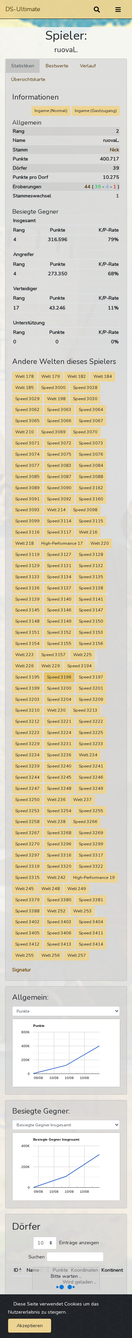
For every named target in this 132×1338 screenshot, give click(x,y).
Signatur (21, 969)
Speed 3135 (91, 577)
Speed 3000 (53, 387)
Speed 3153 (91, 632)
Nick (114, 149)
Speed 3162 (91, 488)
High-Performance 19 (94, 877)
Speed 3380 (59, 900)
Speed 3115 (91, 521)
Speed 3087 (59, 476)
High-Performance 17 (62, 543)
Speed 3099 (27, 521)
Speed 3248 (59, 788)
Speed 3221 (59, 721)
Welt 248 (50, 888)
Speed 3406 (59, 933)
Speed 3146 (59, 610)
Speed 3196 (59, 677)
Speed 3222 (91, 721)
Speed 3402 (27, 922)
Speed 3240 (59, 766)
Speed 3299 (91, 844)
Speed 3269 (91, 833)
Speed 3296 (59, 844)
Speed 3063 (59, 409)
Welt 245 (24, 888)
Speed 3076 (91, 454)
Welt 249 (76, 888)
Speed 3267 (27, 833)
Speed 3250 (27, 799)
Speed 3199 (27, 688)
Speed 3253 (27, 811)
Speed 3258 (27, 821)
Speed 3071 (27, 443)
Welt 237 (82, 799)
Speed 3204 (59, 699)
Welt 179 (50, 376)
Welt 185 (24, 387)
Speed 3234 (27, 755)
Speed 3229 (27, 744)
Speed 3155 (59, 643)
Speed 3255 (91, 811)
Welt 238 (56, 821)
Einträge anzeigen (79, 1242)
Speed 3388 (27, 911)
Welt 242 (56, 877)
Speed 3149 (59, 621)
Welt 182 (76, 376)
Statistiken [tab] (22, 65)
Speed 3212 (27, 721)
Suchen (36, 1256)
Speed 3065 (27, 421)
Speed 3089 (27, 488)
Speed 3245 (59, 777)
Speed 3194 (79, 666)
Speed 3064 (91, 409)
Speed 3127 (59, 554)
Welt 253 (82, 911)
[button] (20, 1270)
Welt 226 (24, 666)
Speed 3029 (27, 399)
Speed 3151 (27, 632)
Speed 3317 (91, 855)
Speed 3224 (59, 732)
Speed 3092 (59, 499)
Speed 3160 (91, 499)
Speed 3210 (27, 710)
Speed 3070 (85, 432)
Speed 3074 (27, 454)
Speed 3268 (59, 833)
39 (98, 186)
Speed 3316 (59, 855)
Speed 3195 (27, 677)
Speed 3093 (27, 510)
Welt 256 (50, 955)
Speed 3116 (27, 532)
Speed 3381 (91, 900)
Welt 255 (24, 955)
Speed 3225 (91, 732)
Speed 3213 (85, 710)
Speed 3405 (27, 933)
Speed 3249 (91, 788)
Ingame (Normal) (51, 110)
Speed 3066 (59, 421)
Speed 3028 (85, 387)
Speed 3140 (59, 599)
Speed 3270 (27, 844)
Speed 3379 (27, 900)
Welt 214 (56, 510)
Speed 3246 (91, 777)
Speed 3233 (91, 744)
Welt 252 (56, 911)
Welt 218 (24, 543)
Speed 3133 (27, 577)
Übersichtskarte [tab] (28, 79)
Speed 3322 (91, 866)
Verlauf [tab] (88, 65)
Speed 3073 (91, 443)
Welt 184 (102, 376)
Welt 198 (56, 399)
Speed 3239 (27, 766)
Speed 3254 (59, 811)
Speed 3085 (27, 476)
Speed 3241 (91, 766)
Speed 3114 (59, 521)
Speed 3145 (27, 610)
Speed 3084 (91, 465)
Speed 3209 (91, 699)
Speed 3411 (91, 933)
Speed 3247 (27, 788)
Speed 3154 (27, 643)
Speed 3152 (59, 632)
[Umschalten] (118, 9)
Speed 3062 (27, 409)
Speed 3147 (91, 610)
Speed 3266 (85, 821)
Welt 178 (24, 376)
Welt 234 (88, 755)
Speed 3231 (59, 744)
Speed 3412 (27, 944)
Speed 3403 (59, 922)
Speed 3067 (91, 421)
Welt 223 (24, 654)
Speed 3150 (91, 621)
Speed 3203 (27, 699)
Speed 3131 (59, 565)
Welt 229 (50, 666)
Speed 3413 (59, 944)
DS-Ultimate (22, 9)
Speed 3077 (27, 465)
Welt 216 (88, 532)
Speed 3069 (53, 432)
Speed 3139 (27, 599)
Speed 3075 (59, 454)
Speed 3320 (59, 866)
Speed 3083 (59, 465)
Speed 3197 (91, 677)
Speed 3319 (27, 866)
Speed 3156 (91, 643)
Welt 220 (99, 543)
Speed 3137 (59, 588)
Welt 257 (76, 955)
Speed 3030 (85, 399)
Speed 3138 (91, 588)
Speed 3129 (27, 565)
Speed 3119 (27, 554)
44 (87, 186)
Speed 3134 (59, 577)
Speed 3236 (59, 755)
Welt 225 (82, 654)
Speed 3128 (91, 554)
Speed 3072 (59, 443)
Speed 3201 (91, 688)
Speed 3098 (85, 510)
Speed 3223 (27, 732)
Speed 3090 (59, 488)
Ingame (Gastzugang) (96, 110)
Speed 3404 (91, 922)
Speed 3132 (91, 565)
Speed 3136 (27, 588)
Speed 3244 (27, 777)
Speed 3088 (91, 476)
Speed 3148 (27, 621)
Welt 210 (24, 432)
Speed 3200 (59, 688)
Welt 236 (56, 799)
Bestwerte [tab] (57, 65)
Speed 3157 (53, 654)
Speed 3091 (27, 499)
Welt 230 (56, 710)
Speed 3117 (59, 532)
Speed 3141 (91, 599)
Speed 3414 (91, 944)
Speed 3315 (27, 877)
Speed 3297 (27, 855)
